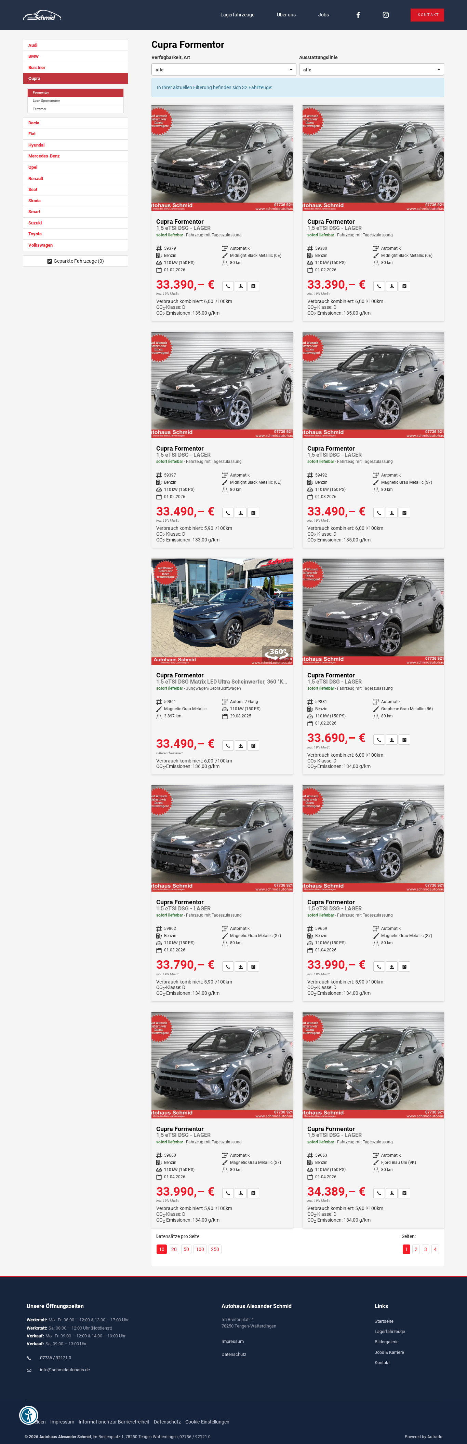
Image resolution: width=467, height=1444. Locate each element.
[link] (228, 286)
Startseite (384, 1321)
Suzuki (35, 222)
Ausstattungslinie (318, 57)
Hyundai (36, 145)
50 (186, 1249)
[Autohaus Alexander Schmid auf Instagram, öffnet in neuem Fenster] (385, 15)
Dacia (33, 122)
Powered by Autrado (423, 1436)
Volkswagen (40, 245)
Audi (32, 45)
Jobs (323, 14)
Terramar (39, 109)
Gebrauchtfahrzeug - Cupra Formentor (222, 666)
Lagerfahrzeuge (237, 14)
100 (200, 1249)
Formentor (41, 92)
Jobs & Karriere (389, 1352)
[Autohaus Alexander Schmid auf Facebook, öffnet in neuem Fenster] (358, 15)
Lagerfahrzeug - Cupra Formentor (222, 213)
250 (215, 1249)
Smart (34, 211)
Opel (32, 167)
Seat (32, 189)
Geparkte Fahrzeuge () (79, 261)
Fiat (32, 133)
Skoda (34, 200)
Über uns (286, 14)
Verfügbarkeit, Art (170, 57)
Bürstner (36, 67)
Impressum (233, 1341)
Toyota (35, 233)
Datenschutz (234, 1354)
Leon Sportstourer (46, 100)
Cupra (34, 78)
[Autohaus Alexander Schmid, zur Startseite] (42, 15)
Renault (35, 178)
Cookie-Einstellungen (207, 1422)
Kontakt (428, 15)
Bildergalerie (387, 1341)
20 (174, 1249)
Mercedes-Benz (44, 156)
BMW (33, 56)
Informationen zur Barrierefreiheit (114, 1422)
